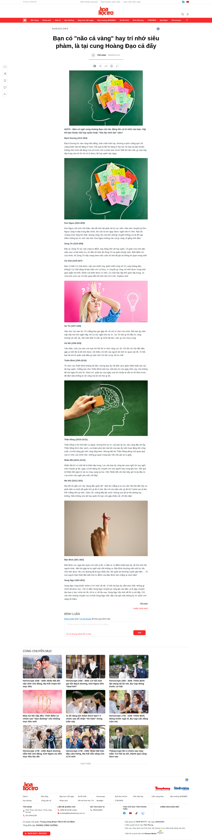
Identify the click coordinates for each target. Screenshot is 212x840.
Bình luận (5, 87)
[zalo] (144, 813)
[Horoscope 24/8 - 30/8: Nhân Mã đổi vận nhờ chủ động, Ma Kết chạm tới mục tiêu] (42, 666)
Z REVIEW (152, 20)
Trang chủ (25, 20)
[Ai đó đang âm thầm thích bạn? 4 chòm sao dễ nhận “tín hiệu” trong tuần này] (85, 701)
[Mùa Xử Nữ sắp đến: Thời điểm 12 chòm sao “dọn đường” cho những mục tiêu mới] (42, 701)
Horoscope (176, 20)
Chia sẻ (5, 73)
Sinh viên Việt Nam (131, 2)
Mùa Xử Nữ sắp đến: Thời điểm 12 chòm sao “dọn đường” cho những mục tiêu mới (41, 719)
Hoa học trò (30, 786)
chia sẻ (94, 66)
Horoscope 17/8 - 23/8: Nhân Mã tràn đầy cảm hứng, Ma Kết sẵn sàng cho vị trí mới (85, 754)
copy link (106, 66)
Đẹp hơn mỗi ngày (85, 20)
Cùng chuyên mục (37, 651)
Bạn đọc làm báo (37, 833)
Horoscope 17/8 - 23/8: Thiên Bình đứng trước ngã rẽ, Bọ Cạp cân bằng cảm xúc (128, 719)
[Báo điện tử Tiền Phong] (162, 789)
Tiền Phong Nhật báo (110, 2)
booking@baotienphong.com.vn (72, 813)
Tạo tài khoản (85, 619)
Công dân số (46, 801)
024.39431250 (31, 815)
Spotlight (164, 20)
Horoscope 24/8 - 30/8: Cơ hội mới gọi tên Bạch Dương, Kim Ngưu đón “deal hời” (85, 683)
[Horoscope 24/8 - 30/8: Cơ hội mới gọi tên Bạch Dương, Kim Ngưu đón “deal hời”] (85, 666)
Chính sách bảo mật (169, 807)
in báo (111, 66)
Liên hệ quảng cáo (66, 807)
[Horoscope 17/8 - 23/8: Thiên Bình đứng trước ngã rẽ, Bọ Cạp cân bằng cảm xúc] (128, 701)
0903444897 (98, 810)
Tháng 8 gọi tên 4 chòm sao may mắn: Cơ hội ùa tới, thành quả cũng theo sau (128, 754)
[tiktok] (137, 813)
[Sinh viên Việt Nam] (181, 789)
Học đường (69, 20)
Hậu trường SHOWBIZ (106, 20)
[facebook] (183, 2)
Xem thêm (187, 20)
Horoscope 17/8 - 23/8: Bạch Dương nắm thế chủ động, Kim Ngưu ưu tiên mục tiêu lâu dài (42, 754)
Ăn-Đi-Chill (124, 20)
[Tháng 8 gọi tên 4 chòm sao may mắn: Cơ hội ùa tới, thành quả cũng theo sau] (128, 737)
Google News (158, 29)
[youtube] (187, 2)
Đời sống (35, 20)
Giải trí (57, 20)
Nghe (5, 66)
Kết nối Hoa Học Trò (86, 801)
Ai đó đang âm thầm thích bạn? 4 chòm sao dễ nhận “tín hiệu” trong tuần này (84, 719)
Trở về (5, 94)
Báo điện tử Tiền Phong (106, 11)
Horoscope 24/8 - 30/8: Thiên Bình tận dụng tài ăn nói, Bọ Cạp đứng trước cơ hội (127, 683)
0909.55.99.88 (66, 810)
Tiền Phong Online (88, 2)
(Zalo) (74, 810)
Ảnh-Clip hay (138, 20)
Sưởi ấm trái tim (121, 796)
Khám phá (46, 20)
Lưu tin (5, 80)
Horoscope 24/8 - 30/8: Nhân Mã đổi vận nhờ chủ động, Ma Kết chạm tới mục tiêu (41, 683)
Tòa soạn (27, 807)
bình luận (117, 66)
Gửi (139, 633)
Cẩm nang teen (158, 796)
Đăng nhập (69, 619)
